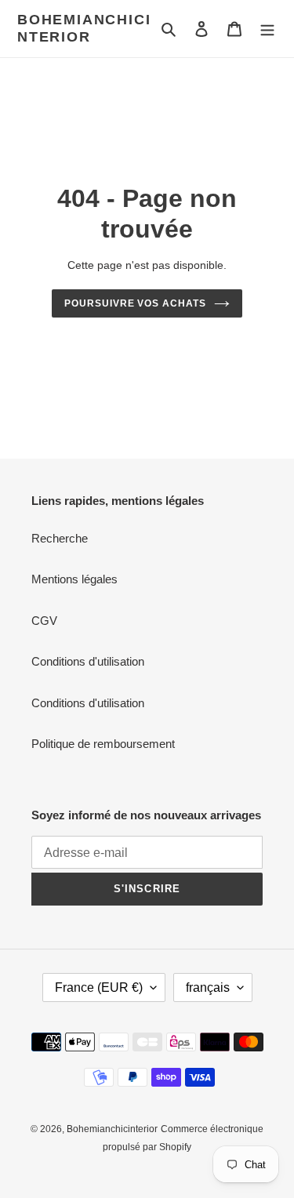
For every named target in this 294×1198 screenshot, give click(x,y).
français (208, 987)
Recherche (59, 538)
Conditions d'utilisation (87, 661)
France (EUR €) (99, 987)
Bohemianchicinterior (84, 28)
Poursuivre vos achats (135, 303)
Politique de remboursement (103, 743)
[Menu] (267, 28)
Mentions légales (74, 579)
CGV (44, 620)
